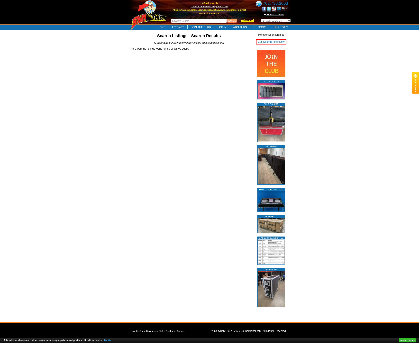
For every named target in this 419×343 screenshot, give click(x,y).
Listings (178, 27)
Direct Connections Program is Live (209, 6)
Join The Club (201, 27)
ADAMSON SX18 (271, 82)
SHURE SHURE (271, 104)
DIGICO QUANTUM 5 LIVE (271, 189)
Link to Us (280, 27)
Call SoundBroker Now (271, 41)
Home (161, 27)
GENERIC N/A (271, 269)
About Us (240, 27)
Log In (222, 27)
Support (260, 27)
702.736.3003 (275, 3)
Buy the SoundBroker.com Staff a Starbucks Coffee (157, 331)
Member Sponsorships (271, 34)
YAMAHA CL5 (271, 216)
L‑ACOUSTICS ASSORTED (271, 238)
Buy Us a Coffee (275, 14)
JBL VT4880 (271, 147)
